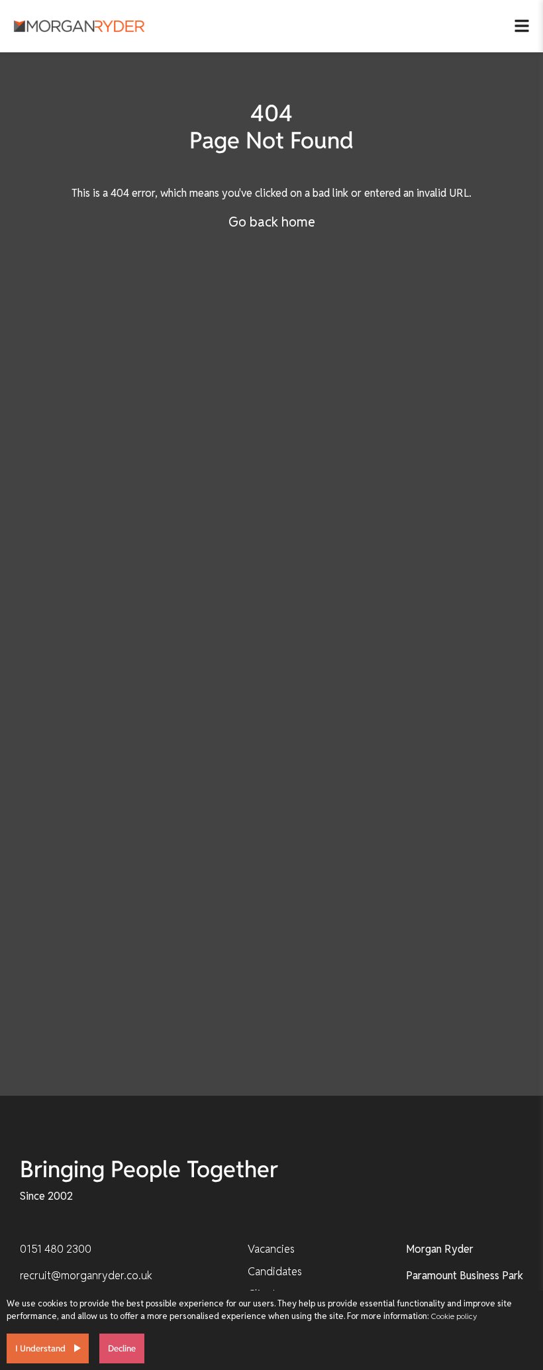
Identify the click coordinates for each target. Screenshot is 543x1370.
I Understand (40, 1348)
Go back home (271, 222)
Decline (122, 1348)
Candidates (275, 1272)
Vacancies (271, 1249)
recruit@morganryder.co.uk (86, 1276)
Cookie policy (454, 1316)
